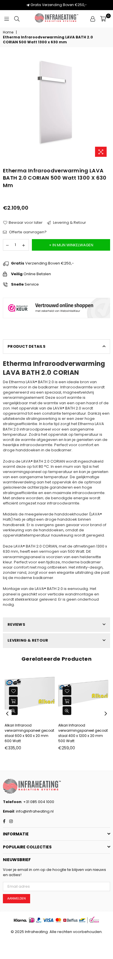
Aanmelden (16, 898)
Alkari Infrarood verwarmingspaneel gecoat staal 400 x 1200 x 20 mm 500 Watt (83, 733)
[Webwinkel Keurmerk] (56, 324)
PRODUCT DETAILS (26, 346)
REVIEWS (16, 624)
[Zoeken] (17, 18)
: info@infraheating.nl (34, 811)
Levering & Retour (69, 222)
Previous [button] (7, 714)
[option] (56, 106)
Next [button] (105, 714)
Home (8, 32)
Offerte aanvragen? (27, 232)
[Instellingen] (93, 18)
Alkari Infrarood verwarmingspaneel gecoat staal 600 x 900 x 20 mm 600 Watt (29, 733)
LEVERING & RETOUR (28, 640)
